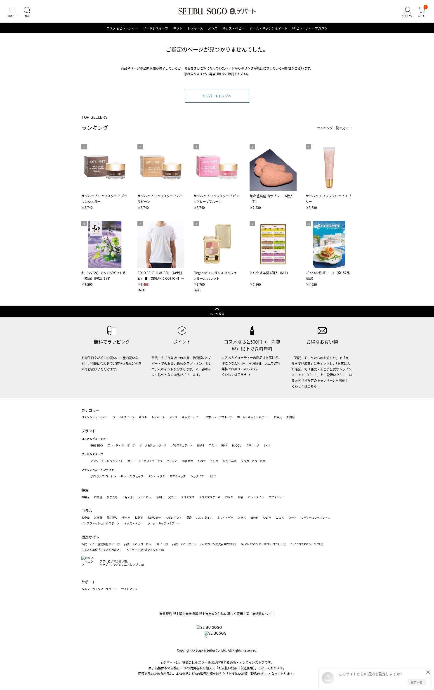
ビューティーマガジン (312, 28)
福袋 (240, 497)
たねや (202, 461)
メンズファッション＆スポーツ (100, 523)
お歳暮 (291, 417)
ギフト (178, 28)
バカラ (212, 476)
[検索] (27, 12)
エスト (213, 445)
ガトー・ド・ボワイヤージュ (145, 461)
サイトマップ (129, 589)
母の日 (160, 497)
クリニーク (252, 445)
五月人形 (127, 497)
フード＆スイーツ (155, 28)
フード (292, 518)
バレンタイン (256, 497)
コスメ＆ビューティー (122, 28)
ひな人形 (112, 497)
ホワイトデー (277, 497)
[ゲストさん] (407, 12)
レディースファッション (315, 518)
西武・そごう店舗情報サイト (99, 544)
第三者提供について (260, 613)
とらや (214, 461)
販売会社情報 (188, 613)
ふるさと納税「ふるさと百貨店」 (101, 550)
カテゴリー (90, 410)
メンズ (212, 28)
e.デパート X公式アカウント (144, 550)
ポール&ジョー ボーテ (153, 445)
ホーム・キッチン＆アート (268, 28)
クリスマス (187, 497)
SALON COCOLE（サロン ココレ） (262, 544)
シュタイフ (197, 476)
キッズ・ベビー (233, 28)
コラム (86, 510)
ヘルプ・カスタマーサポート (99, 589)
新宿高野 (187, 461)
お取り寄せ (154, 518)
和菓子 (139, 518)
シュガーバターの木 (253, 461)
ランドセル (144, 497)
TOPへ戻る (217, 314)
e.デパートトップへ (217, 96)
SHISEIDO (96, 445)
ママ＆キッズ (178, 476)
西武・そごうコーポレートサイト (144, 544)
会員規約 (165, 613)
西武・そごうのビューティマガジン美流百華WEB (202, 544)
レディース (195, 28)
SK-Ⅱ (267, 445)
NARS (200, 445)
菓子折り (112, 518)
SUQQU (236, 445)
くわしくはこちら (234, 374)
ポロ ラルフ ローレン (103, 476)
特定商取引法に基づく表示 (224, 613)
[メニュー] (12, 12)
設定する (416, 682)
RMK (224, 445)
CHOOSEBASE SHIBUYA (305, 544)
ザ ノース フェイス (132, 476)
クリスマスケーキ (210, 497)
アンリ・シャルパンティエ (106, 461)
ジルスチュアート (182, 445)
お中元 (278, 417)
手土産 (126, 518)
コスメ (280, 518)
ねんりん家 (229, 461)
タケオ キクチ (156, 476)
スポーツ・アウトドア (219, 417)
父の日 (172, 497)
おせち (229, 497)
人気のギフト (173, 518)
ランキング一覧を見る (333, 128)
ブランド (88, 430)
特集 (85, 490)
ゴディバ (172, 461)
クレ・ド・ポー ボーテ (121, 445)
